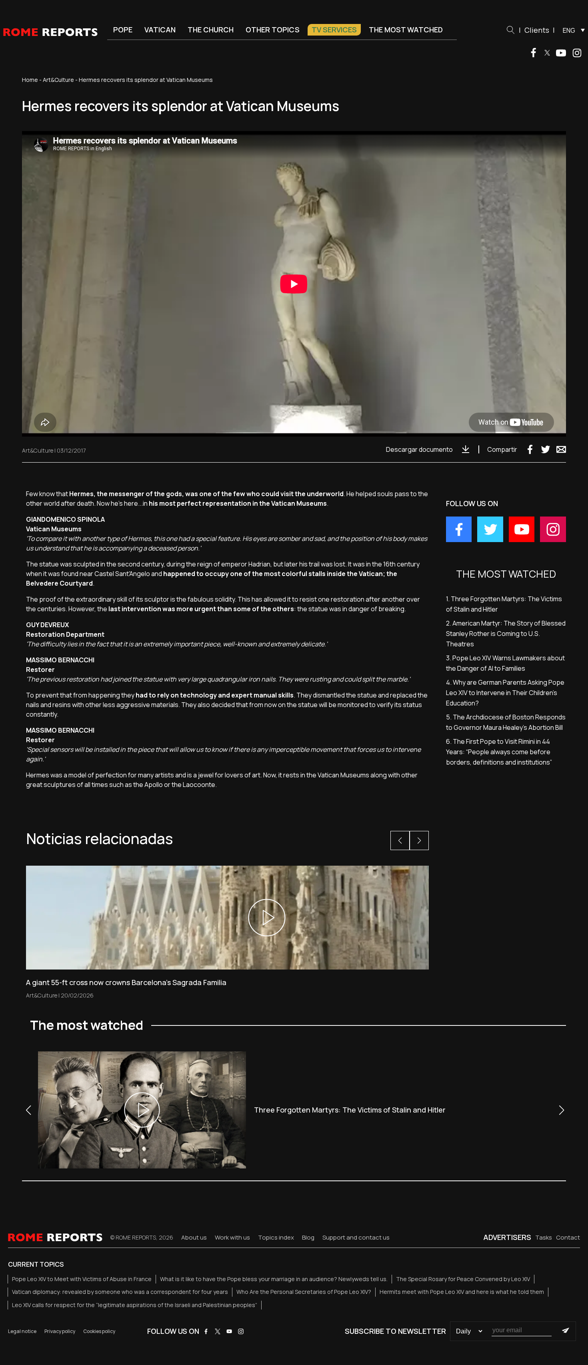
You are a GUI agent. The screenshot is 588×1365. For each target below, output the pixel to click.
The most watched (406, 29)
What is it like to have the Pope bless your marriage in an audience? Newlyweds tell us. (274, 1279)
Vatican (160, 29)
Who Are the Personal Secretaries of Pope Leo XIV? (303, 1291)
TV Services (334, 29)
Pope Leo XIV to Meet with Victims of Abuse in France (82, 1279)
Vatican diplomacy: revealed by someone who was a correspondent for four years (120, 1291)
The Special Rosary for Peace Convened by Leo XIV (463, 1279)
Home (30, 79)
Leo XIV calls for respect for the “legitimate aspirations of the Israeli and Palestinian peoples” (134, 1305)
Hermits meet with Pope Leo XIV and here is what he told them (462, 1291)
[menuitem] (572, 30)
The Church (211, 29)
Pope (122, 29)
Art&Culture (58, 79)
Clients (536, 30)
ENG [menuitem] (569, 30)
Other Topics (273, 29)
